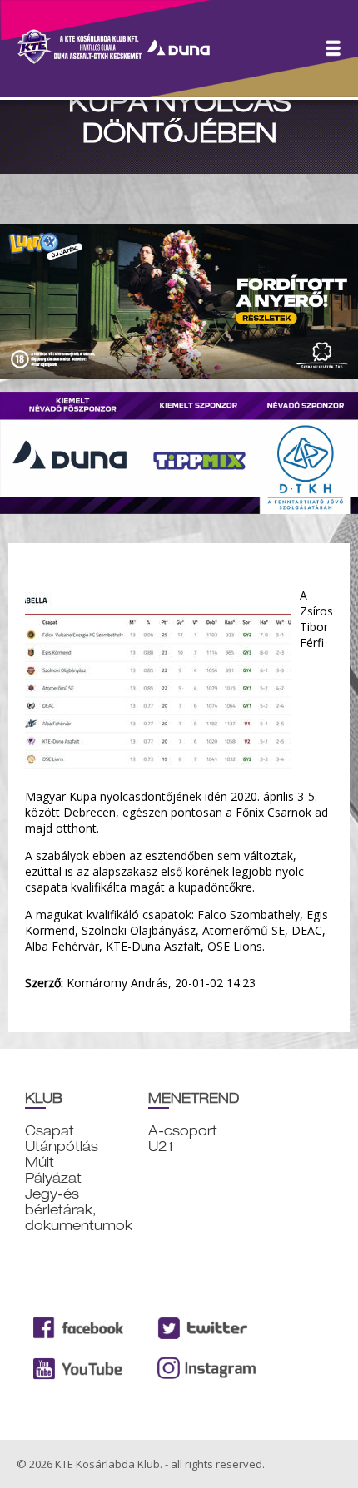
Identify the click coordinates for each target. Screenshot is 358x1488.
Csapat (49, 1131)
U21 (160, 1146)
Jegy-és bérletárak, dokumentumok (78, 1209)
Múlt (39, 1162)
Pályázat (53, 1178)
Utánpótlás (61, 1146)
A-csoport (182, 1131)
